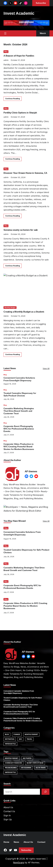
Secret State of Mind (35, 763)
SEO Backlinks (10, 767)
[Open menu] (5, 33)
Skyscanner (26, 767)
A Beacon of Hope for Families (19, 55)
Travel (29, 739)
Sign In (7, 815)
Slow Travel (41, 767)
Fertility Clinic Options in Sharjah (20, 112)
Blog (6, 51)
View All (46, 368)
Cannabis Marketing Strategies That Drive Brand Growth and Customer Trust (19, 411)
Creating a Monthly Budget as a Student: (24, 311)
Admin (6, 316)
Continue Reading (12, 99)
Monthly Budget (10, 307)
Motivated (27, 758)
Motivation (9, 739)
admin (6, 60)
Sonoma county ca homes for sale (21, 230)
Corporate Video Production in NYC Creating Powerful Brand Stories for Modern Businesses (19, 446)
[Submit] (45, 792)
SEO (20, 739)
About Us (8, 807)
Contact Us (9, 811)
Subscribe (26, 850)
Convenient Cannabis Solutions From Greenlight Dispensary (19, 692)
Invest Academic (19, 13)
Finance (17, 734)
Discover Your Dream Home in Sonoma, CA (25, 173)
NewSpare (18, 862)
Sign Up (8, 819)
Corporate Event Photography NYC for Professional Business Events (19, 429)
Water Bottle (10, 744)
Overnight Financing (13, 763)
